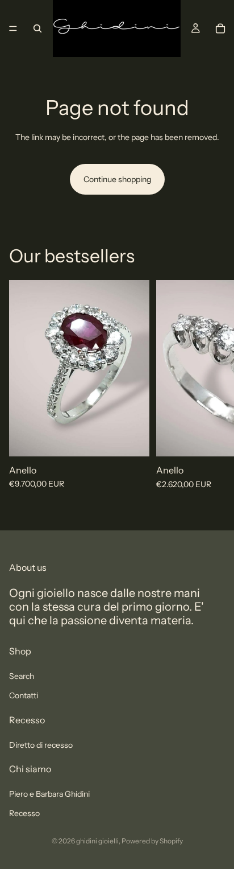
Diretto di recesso (41, 744)
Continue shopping (117, 179)
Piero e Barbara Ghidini (49, 793)
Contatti (23, 695)
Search (21, 675)
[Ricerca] (37, 28)
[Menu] (13, 28)
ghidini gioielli (97, 841)
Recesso (24, 813)
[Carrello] (220, 28)
